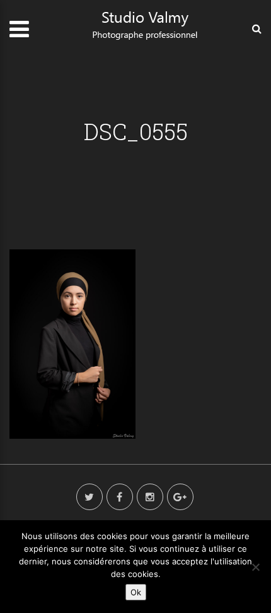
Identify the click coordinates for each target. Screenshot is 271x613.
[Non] (255, 567)
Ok (135, 592)
